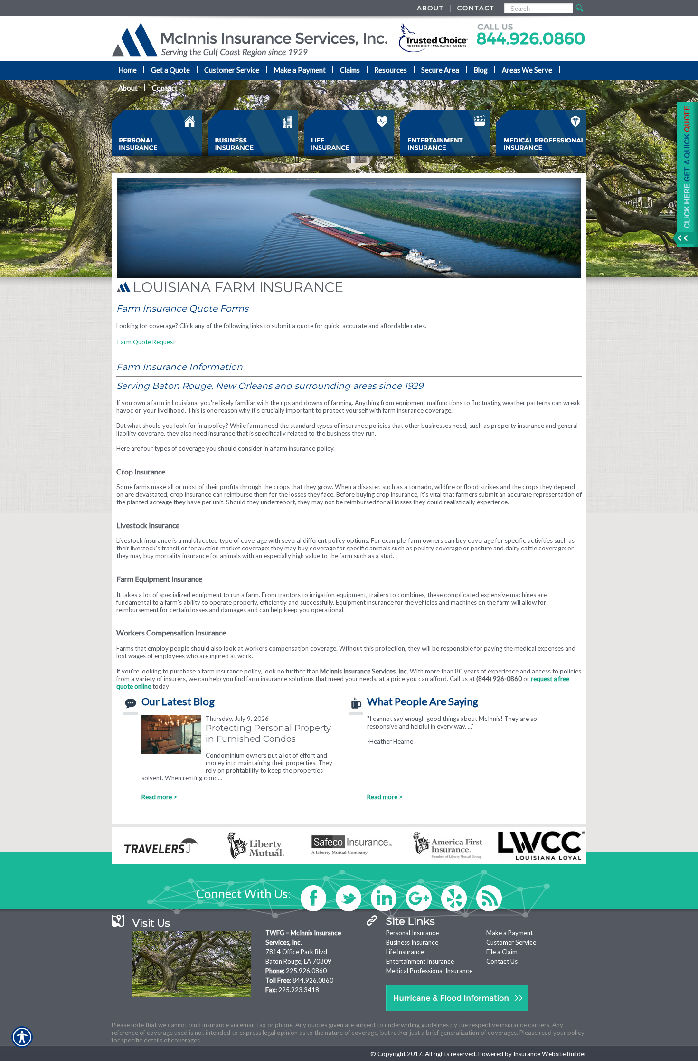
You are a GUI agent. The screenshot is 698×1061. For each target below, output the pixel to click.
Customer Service (511, 942)
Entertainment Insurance (420, 961)
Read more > (159, 797)
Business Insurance (412, 942)
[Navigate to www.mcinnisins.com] (684, 174)
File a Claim (502, 952)
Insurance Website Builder (549, 1054)
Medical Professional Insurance (429, 971)
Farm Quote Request (146, 342)
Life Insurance (405, 952)
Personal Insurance (412, 933)
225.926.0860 (306, 971)
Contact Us (502, 961)
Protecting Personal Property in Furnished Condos (268, 733)
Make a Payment (509, 933)
